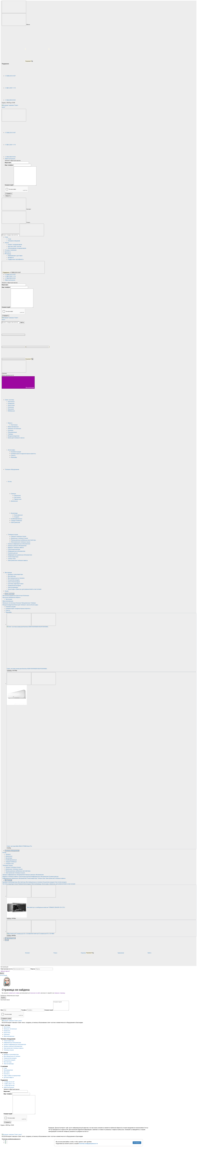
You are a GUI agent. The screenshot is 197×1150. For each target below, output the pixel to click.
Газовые (8, 854)
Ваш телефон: (9, 165)
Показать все (10, 863)
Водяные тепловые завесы (10, 876)
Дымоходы (9, 858)
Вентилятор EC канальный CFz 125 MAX (42, 933)
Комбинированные (11, 860)
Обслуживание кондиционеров (17, 248)
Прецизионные (26, 603)
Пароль (33, 969)
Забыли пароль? (5, 971)
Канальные (12, 595)
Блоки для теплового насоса (22, 605)
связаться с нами (14, 993)
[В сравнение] (19, 619)
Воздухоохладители (8, 605)
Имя (2, 1010)
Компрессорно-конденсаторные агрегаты (18, 608)
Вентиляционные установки (34, 882)
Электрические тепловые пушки (15, 873)
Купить (3, 997)
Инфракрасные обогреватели (39, 876)
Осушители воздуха (48, 882)
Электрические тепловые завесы (55, 878)
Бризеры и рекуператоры (10, 882)
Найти (22, 322)
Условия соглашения (14, 241)
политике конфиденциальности (88, 1143)
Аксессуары (34, 605)
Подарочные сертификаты (16, 259)
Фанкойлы (9, 612)
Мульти (18, 597)
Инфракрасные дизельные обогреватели (15, 878)
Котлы (4, 852)
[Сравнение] (14, 347)
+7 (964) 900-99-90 (10, 100)
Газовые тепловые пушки (13, 867)
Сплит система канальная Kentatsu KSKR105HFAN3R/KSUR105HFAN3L (27, 668)
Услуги (7, 242)
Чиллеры (33, 603)
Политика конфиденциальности (11, 1139)
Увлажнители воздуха (24, 884)
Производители (10, 938)
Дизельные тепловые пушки (14, 869)
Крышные (6, 597)
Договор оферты (9, 1077)
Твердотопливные (11, 861)
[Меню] (14, 7)
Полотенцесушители (25, 876)
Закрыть (8, 196)
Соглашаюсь (137, 1142)
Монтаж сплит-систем (14, 246)
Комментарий (49, 1010)
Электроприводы (36, 884)
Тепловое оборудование (12, 850)
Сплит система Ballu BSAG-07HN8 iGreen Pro (19, 846)
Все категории (29, 387)
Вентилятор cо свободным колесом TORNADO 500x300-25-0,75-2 (46, 907)
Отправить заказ (6, 1018)
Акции (7, 940)
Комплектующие (11, 606)
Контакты (8, 252)
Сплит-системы (9, 593)
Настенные (6, 595)
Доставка (6, 1072)
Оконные (18, 603)
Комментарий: (9, 185)
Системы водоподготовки (10, 884)
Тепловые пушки (8, 865)
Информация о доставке (15, 255)
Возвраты (11, 257)
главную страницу (59, 993)
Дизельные (9, 856)
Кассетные (19, 595)
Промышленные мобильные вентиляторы (18, 871)
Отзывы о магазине (10, 250)
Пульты (8, 610)
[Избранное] (37, 347)
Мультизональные (8, 601)
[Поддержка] (14, 115)
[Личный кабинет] (13, 335)
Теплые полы (41, 878)
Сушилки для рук (53, 876)
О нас (6, 237)
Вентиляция (8, 880)
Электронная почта (6, 969)
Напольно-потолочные (9, 603)
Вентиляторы (22, 882)
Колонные (26, 595)
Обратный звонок (10, 158)
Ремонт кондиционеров (15, 244)
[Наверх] (12, 965)
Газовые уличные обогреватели (34, 874)
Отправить (8, 193)
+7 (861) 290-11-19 (10, 88)
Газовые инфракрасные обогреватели (14, 874)
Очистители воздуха (60, 882)
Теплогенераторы (32, 878)
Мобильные (12, 597)
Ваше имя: (8, 162)
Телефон (23, 1010)
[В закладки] (43, 619)
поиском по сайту (35, 993)
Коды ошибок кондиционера (12, 1075)
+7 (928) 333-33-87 (10, 76)
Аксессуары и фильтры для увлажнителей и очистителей (58, 884)
